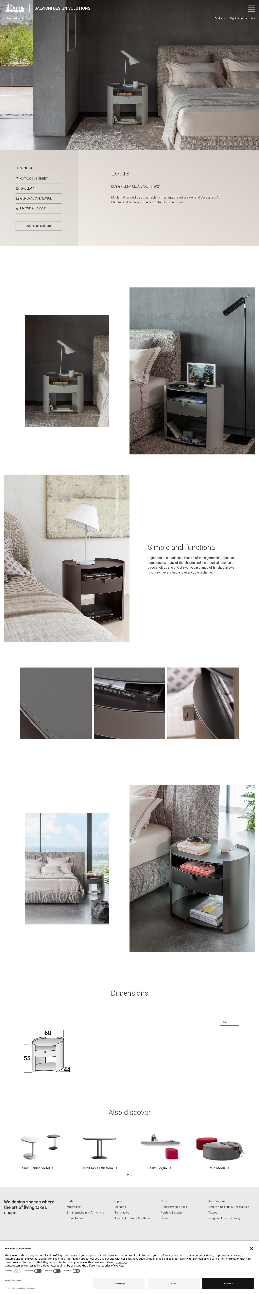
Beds (70, 1201)
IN (236, 1022)
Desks (157, 1168)
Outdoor (213, 1212)
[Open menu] (251, 8)
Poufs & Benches (172, 1212)
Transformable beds (174, 1206)
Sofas (165, 1201)
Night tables (236, 18)
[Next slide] (243, 1154)
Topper (118, 1201)
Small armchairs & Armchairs (85, 1212)
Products (220, 18)
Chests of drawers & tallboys (132, 1218)
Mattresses (74, 1206)
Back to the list (15, 18)
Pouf (217, 1168)
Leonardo (120, 1206)
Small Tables (37, 1168)
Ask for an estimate (39, 225)
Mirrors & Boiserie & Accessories (228, 1206)
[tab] (128, 1175)
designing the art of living (224, 1218)
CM (226, 1022)
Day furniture (216, 1201)
